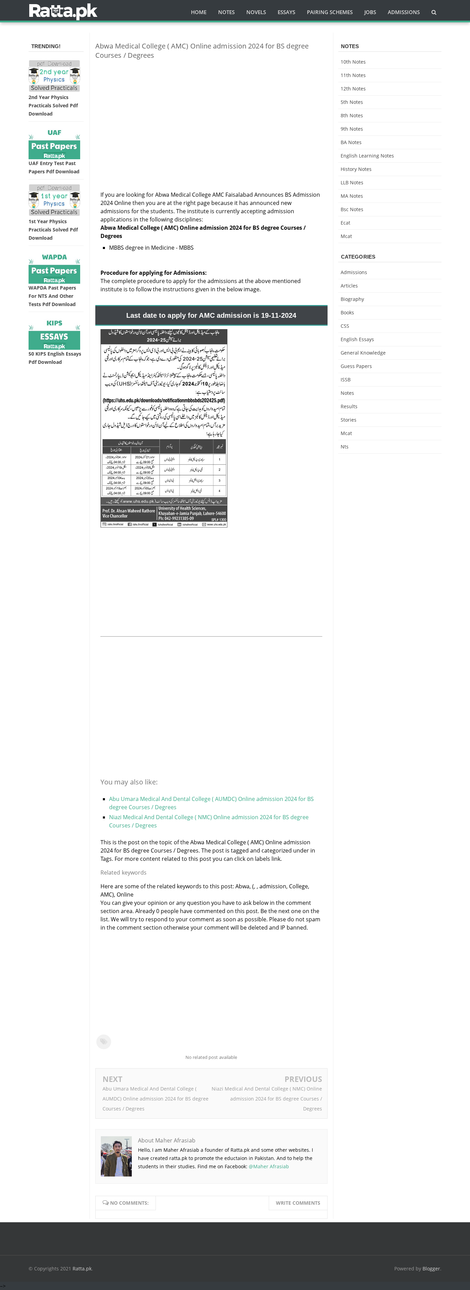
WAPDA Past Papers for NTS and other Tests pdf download (52, 295)
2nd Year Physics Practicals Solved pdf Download (53, 105)
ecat (345, 222)
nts (345, 446)
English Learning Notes (367, 155)
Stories (348, 419)
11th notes (353, 75)
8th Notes (352, 115)
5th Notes (352, 102)
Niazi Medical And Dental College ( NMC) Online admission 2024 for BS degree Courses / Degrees (267, 1098)
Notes (347, 393)
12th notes (353, 88)
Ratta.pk (82, 1268)
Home (198, 12)
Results (349, 406)
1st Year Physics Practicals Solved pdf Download (53, 229)
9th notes (352, 129)
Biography (352, 299)
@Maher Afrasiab (269, 1166)
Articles (349, 285)
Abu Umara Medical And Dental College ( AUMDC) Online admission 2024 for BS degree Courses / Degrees (156, 1098)
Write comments (298, 1203)
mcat (346, 236)
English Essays (357, 339)
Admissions (354, 272)
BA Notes (351, 142)
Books (347, 312)
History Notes (356, 169)
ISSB (346, 379)
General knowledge (363, 352)
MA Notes (352, 196)
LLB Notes (352, 182)
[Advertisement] (211, 113)
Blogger (431, 1268)
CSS (345, 326)
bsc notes (352, 209)
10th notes (353, 61)
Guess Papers (356, 366)
